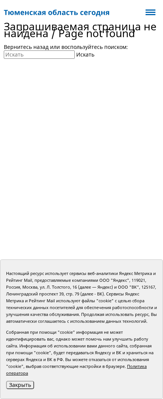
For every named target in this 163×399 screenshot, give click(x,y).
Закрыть (20, 384)
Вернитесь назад (26, 46)
